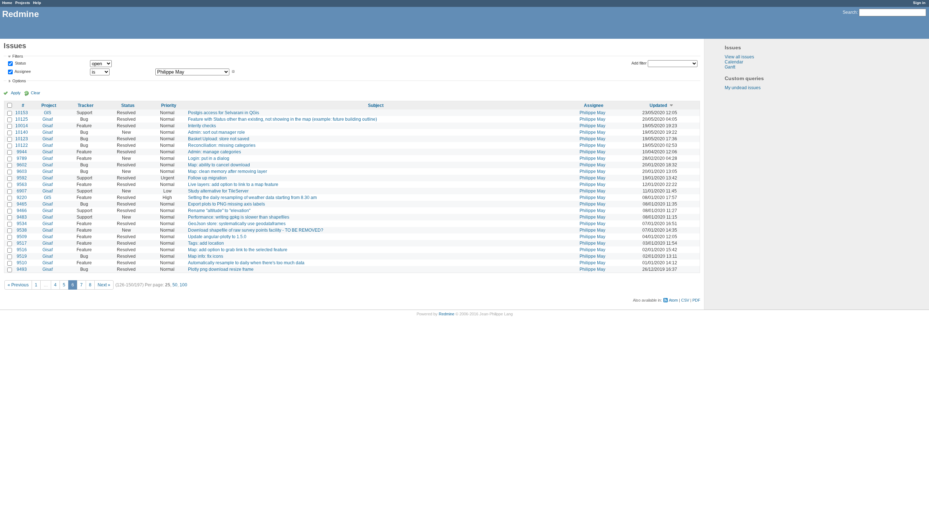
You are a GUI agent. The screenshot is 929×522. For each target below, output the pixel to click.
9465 (22, 204)
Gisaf (47, 119)
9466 (22, 210)
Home (7, 3)
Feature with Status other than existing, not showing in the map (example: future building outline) (282, 119)
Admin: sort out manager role (216, 132)
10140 (21, 132)
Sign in (919, 3)
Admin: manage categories (214, 151)
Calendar (734, 62)
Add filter (639, 63)
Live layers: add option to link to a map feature (233, 184)
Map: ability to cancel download (219, 164)
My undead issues (743, 87)
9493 (22, 269)
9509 (22, 236)
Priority (168, 105)
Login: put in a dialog (208, 158)
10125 (21, 119)
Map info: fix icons (205, 256)
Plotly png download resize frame (221, 269)
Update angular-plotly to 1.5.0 (217, 236)
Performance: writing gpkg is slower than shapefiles (238, 217)
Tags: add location (206, 243)
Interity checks (202, 125)
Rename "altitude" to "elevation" (219, 210)
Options (19, 81)
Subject (376, 105)
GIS (47, 112)
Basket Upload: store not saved (218, 138)
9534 (22, 223)
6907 (22, 191)
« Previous (18, 284)
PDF (696, 300)
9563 (22, 184)
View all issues (739, 56)
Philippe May (592, 112)
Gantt (730, 67)
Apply (16, 93)
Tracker (86, 105)
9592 (22, 178)
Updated (658, 105)
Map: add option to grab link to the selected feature (237, 249)
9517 (22, 243)
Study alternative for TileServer (218, 191)
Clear (35, 93)
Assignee (22, 71)
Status (20, 63)
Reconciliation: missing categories (221, 145)
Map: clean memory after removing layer (227, 171)
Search (850, 12)
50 (174, 284)
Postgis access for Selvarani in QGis (223, 112)
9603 (22, 171)
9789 (22, 158)
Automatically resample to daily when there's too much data (246, 262)
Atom (673, 300)
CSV (685, 300)
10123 (21, 138)
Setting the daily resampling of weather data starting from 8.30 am (252, 197)
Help (37, 3)
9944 (22, 151)
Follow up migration (207, 178)
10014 (21, 125)
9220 (22, 197)
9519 (22, 256)
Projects (22, 3)
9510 (22, 262)
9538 (22, 230)
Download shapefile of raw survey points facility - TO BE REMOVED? (255, 230)
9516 (22, 249)
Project (48, 105)
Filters (17, 56)
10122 (21, 145)
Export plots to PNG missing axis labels (226, 204)
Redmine (446, 314)
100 (183, 284)
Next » (104, 284)
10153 (21, 112)
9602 (22, 164)
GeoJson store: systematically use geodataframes (237, 223)
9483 (22, 217)
